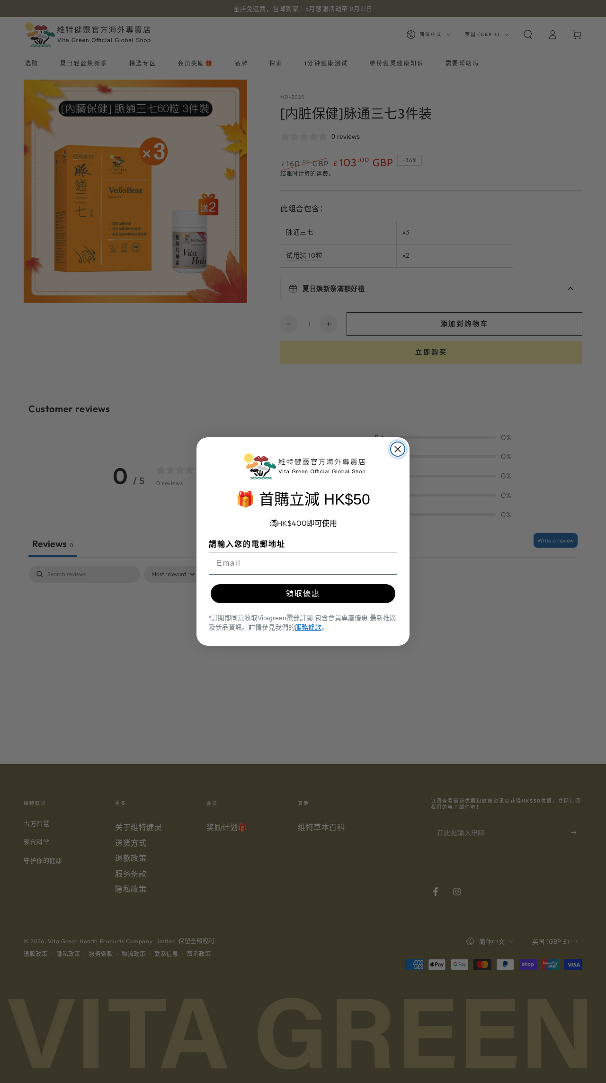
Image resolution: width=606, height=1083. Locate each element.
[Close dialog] (398, 449)
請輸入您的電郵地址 (247, 544)
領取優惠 (303, 593)
